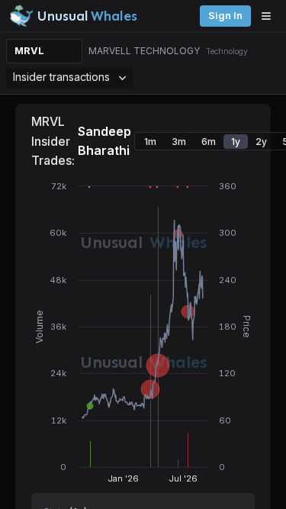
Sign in (225, 15)
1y (235, 141)
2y (261, 141)
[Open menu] (270, 16)
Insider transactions (61, 76)
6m (208, 141)
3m (179, 141)
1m (150, 141)
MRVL (29, 50)
